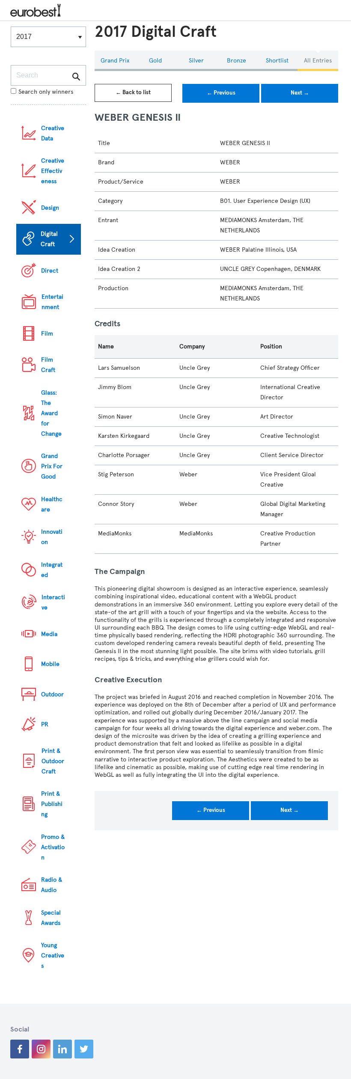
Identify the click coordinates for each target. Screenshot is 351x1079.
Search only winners (45, 91)
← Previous (221, 92)
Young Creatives (52, 955)
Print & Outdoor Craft (53, 761)
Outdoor (52, 694)
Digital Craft (49, 239)
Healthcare (51, 504)
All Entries (318, 60)
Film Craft (48, 365)
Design (50, 207)
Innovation (51, 537)
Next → (300, 92)
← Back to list (133, 92)
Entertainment (52, 302)
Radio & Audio (51, 885)
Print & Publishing (51, 804)
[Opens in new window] (19, 1049)
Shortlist (277, 60)
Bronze (236, 60)
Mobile (50, 664)
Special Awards (51, 918)
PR (44, 724)
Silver (196, 60)
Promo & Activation (53, 847)
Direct (49, 270)
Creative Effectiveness (52, 171)
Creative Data (52, 133)
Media (49, 634)
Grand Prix (115, 60)
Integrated (51, 570)
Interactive (53, 602)
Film (47, 333)
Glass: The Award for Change (51, 413)
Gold (155, 60)
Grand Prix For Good (51, 466)
